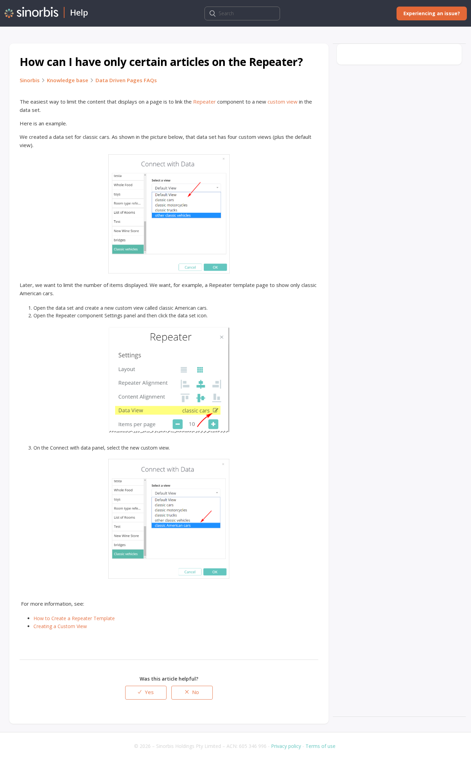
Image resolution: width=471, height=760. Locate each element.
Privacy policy (286, 746)
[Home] (46, 16)
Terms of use (320, 746)
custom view (283, 101)
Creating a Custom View (60, 626)
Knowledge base (67, 80)
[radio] (146, 693)
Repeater (204, 101)
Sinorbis (30, 80)
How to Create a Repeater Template (74, 618)
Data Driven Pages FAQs (126, 80)
